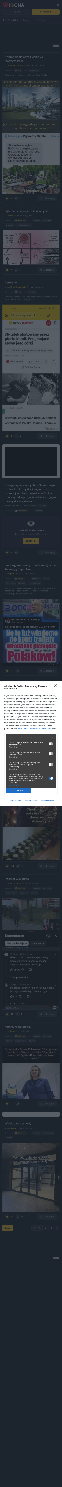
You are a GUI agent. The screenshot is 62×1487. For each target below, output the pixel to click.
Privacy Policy (47, 800)
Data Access (31, 800)
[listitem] (31, 737)
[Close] (56, 686)
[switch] (51, 743)
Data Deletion (15, 800)
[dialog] (31, 743)
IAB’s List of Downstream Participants (34, 729)
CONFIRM (18, 790)
